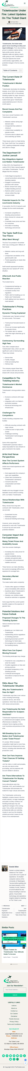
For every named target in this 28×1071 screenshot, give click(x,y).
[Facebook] (3, 1055)
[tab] (12, 964)
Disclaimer (14, 1016)
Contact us (14, 1011)
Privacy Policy (14, 1021)
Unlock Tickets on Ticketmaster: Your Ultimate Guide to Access (14, 952)
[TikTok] (24, 1055)
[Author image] (9, 22)
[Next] (24, 947)
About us (14, 1008)
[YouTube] (17, 1055)
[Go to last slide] (4, 947)
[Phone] (14, 1059)
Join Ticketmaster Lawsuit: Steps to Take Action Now (20, 910)
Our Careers (14, 1013)
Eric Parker (7, 957)
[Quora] (17, 1059)
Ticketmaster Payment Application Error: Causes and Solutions (7, 911)
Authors (14, 1005)
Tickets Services (14, 1019)
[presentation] (14, 939)
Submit (15, 995)
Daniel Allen (15, 22)
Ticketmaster (14, 7)
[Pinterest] (14, 1055)
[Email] (10, 1059)
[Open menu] (24, 3)
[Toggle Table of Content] (19, 70)
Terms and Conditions (14, 1024)
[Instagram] (10, 1055)
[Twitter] (7, 1055)
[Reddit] (21, 1055)
